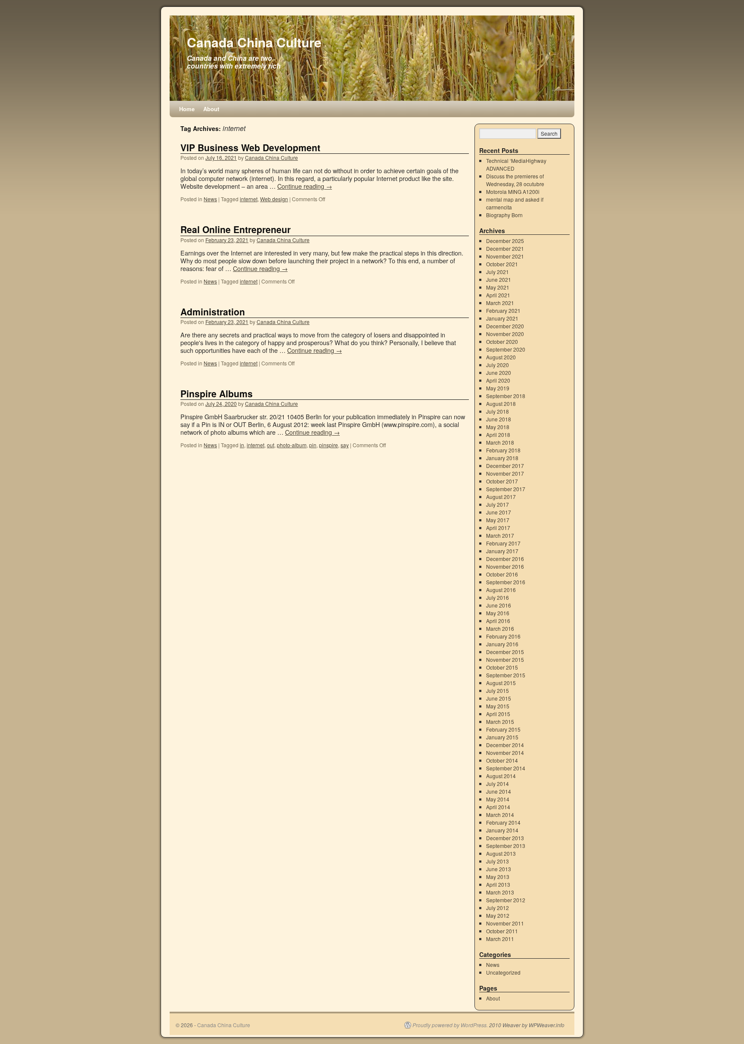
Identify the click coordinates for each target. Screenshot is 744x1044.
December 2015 (505, 651)
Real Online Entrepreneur (235, 229)
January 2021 (502, 318)
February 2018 (503, 450)
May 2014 (497, 799)
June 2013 (498, 869)
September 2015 (505, 675)
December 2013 (505, 837)
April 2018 (498, 434)
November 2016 (505, 566)
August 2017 (501, 496)
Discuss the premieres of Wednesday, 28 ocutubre (515, 179)
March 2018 (500, 442)
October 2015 (502, 667)
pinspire (328, 445)
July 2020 (497, 364)
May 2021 (497, 287)
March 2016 (500, 628)
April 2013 (498, 884)
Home (187, 109)
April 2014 (498, 806)
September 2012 (505, 900)
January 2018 (502, 457)
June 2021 (498, 279)
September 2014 (505, 768)
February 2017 (503, 543)
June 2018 (498, 419)
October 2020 (502, 341)
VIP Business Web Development (250, 147)
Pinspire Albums (216, 393)
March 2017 (500, 535)
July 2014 (497, 783)
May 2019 (497, 388)
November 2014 (505, 752)
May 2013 (497, 876)
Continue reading (304, 185)
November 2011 (505, 923)
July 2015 (497, 690)
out (270, 445)
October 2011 (502, 931)
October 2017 (502, 481)
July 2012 (497, 907)
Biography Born (504, 214)
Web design (274, 199)
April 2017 (498, 527)
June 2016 (498, 605)
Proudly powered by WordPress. (450, 1025)
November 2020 (505, 333)
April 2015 (498, 713)
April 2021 (498, 295)
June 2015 (498, 698)
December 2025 (505, 240)
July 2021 (497, 271)
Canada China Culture (254, 42)
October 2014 (502, 760)
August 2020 (501, 357)
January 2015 (502, 737)
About (211, 109)
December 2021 (505, 248)
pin (312, 445)
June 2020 (498, 372)
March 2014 (500, 814)
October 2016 (502, 574)
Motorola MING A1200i (512, 191)
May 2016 (497, 613)
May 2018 (497, 426)
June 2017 (498, 512)
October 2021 (502, 264)
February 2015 (503, 729)
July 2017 (497, 504)
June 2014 (498, 791)
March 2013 (500, 892)
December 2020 (505, 326)
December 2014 (505, 744)
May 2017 (497, 520)
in (242, 445)
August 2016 (501, 589)
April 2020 (498, 380)
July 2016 (497, 597)
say (345, 445)
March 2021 (500, 302)
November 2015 (505, 659)
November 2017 (505, 473)
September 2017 (505, 488)
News (210, 199)
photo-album (292, 445)
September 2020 (505, 349)
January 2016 (502, 644)
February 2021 (503, 310)
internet (248, 199)
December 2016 (505, 558)
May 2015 (497, 706)
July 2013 (497, 861)
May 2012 (497, 915)
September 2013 (505, 845)
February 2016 (503, 636)
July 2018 (497, 411)
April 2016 (498, 620)
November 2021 (505, 256)
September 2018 (505, 395)
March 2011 (500, 938)
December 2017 (505, 465)
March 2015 (500, 721)
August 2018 (501, 403)
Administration (212, 311)
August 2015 (501, 682)
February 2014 (503, 822)
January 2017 (502, 551)
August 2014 (501, 775)
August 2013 (501, 853)
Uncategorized (503, 972)
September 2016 (505, 582)
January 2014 (502, 830)
